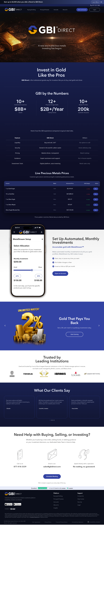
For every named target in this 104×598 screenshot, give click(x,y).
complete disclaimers (34, 517)
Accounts (56, 9)
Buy (96, 188)
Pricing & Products (44, 9)
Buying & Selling (31, 9)
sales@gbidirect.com (52, 467)
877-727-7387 (96, 5)
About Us (65, 9)
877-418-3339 (20, 467)
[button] (5, 326)
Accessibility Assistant (94, 522)
